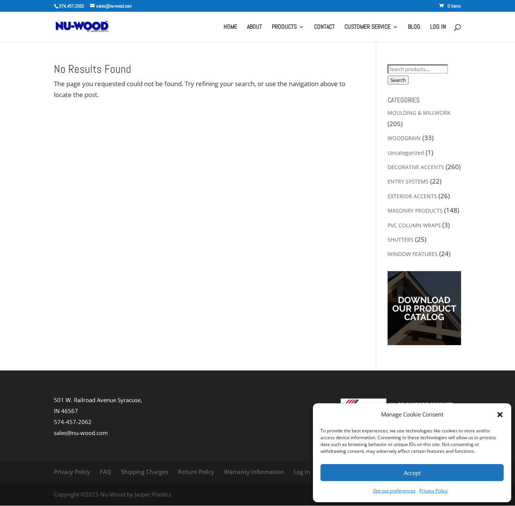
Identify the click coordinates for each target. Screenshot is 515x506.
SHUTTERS (401, 239)
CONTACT (324, 27)
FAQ (105, 471)
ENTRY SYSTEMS (408, 181)
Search (398, 80)
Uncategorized (406, 152)
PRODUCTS (284, 27)
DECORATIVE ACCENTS (416, 167)
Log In (302, 471)
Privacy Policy (433, 490)
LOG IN (438, 27)
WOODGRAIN (404, 138)
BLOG (414, 27)
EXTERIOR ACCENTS (412, 196)
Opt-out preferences (394, 490)
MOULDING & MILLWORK (419, 112)
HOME (230, 27)
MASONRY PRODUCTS (415, 210)
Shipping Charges (144, 471)
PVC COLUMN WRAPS (414, 225)
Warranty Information (254, 471)
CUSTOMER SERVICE (368, 27)
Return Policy (196, 471)
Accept (412, 473)
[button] (500, 414)
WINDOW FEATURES (413, 254)
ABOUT (254, 27)
